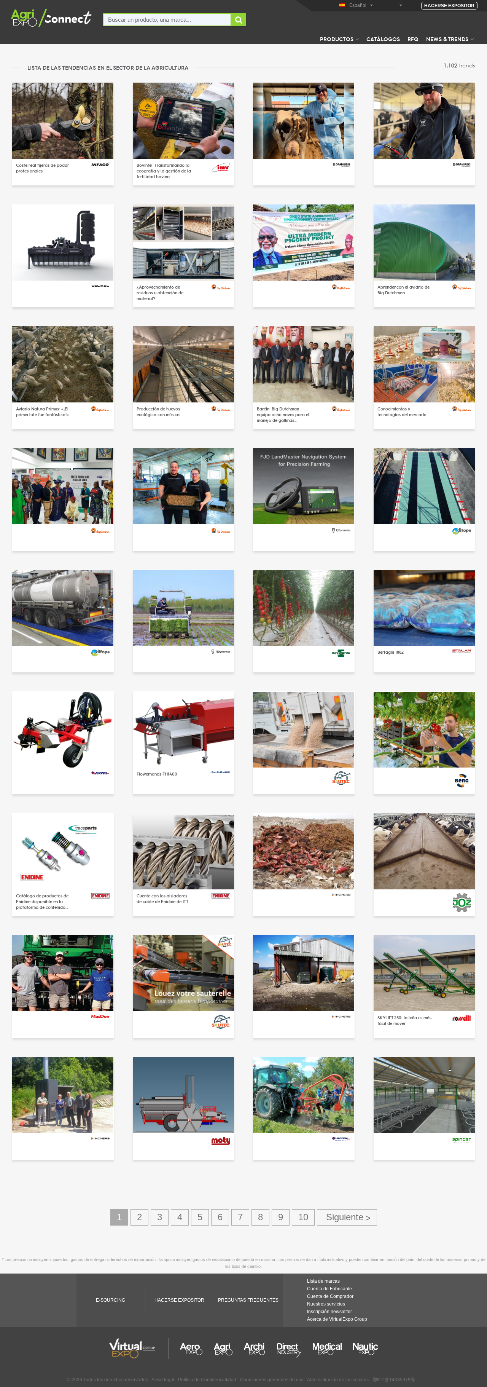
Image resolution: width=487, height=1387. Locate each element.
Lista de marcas (323, 1281)
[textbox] (167, 19)
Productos (336, 38)
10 (303, 1217)
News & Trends (447, 38)
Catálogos (383, 38)
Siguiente (347, 1217)
